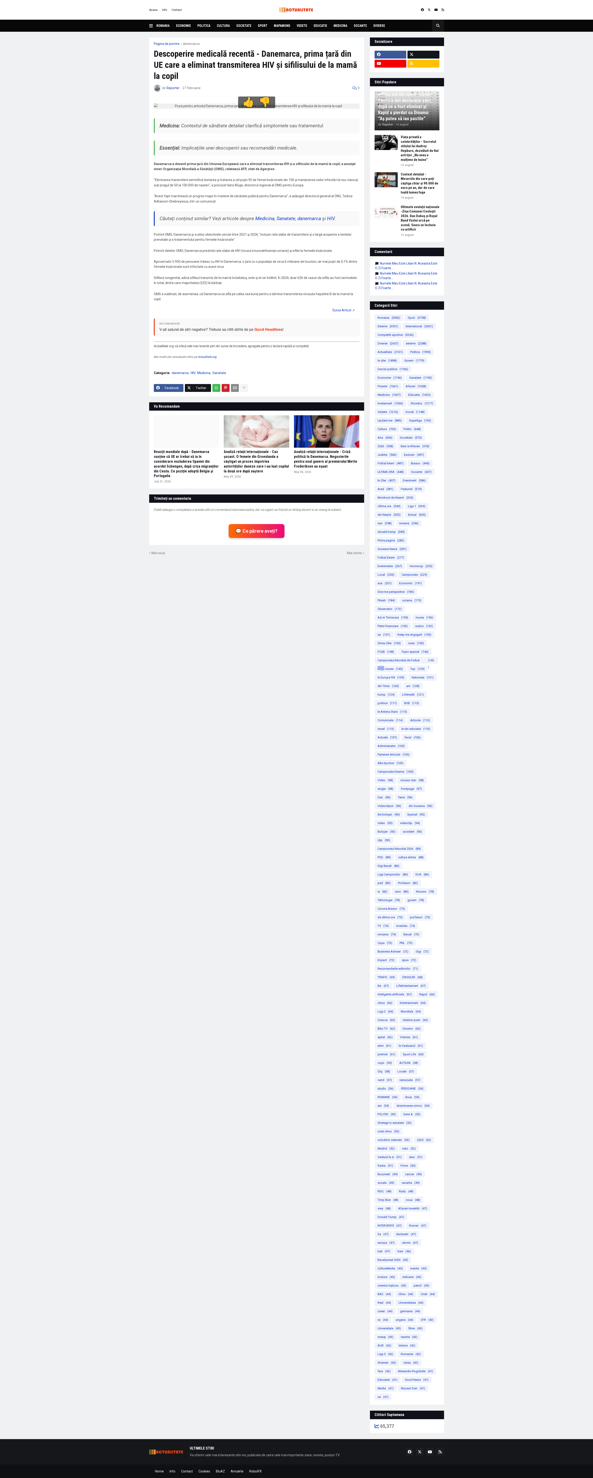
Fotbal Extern (391, 557)
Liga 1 (416, 506)
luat (384, 1251)
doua (412, 1097)
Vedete (302, 26)
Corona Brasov (391, 908)
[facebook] (422, 10)
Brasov (420, 463)
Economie (183, 26)
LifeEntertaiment (411, 985)
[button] (152, 26)
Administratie (391, 746)
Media (386, 1388)
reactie (409, 1337)
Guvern (414, 360)
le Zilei (386, 480)
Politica (203, 26)
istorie (410, 1242)
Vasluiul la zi (390, 1157)
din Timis (388, 686)
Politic (412, 429)
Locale (405, 1071)
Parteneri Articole (394, 754)
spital (385, 1037)
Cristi (428, 1294)
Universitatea (410, 1302)
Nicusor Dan (413, 1388)
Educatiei (387, 1379)
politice (387, 703)
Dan (384, 797)
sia (383, 1105)
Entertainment (413, 1003)
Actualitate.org (207, 357)
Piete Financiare (393, 626)
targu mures (390, 669)
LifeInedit (413, 694)
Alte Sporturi (391, 763)
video (385, 823)
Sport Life (413, 1054)
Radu (406, 1191)
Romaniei (411, 1354)
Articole (420, 720)
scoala (386, 1182)
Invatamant (390, 403)
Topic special (415, 651)
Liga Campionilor (393, 874)
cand (385, 1080)
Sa (383, 1234)
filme (415, 1328)
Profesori (408, 883)
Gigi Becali (388, 866)
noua (413, 1200)
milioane (411, 1277)
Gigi (422, 951)
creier (385, 1311)
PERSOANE (412, 1088)
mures (424, 617)
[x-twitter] (429, 10)
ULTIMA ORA (391, 472)
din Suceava (420, 806)
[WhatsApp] (216, 388)
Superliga (420, 420)
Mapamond (282, 26)
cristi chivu (388, 1131)
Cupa (385, 943)
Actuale (387, 737)
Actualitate (390, 352)
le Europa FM (391, 677)
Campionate (414, 574)
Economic (410, 583)
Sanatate (286, 218)
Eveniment (414, 480)
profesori (420, 917)
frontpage (411, 789)
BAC (384, 1294)
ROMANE (387, 1097)
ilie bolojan (389, 814)
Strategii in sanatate (395, 1123)
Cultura (223, 26)
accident (412, 831)
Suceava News (392, 549)
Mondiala (411, 1011)
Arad (385, 489)
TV (383, 926)
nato (409, 1148)
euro (402, 891)
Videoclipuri (389, 806)
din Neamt (389, 514)
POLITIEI (387, 1114)
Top (417, 669)
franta (385, 1165)
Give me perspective (396, 592)
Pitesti (386, 600)
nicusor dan (412, 780)
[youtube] (436, 10)
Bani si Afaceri (415, 446)
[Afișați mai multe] (244, 388)
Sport (262, 26)
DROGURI (412, 977)
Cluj (384, 1071)
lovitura (386, 1277)
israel (386, 729)
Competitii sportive (396, 335)
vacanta (411, 1182)
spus (409, 960)
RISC (384, 1191)
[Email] (235, 388)
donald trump (391, 532)
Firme (408, 1165)
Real (384, 1302)
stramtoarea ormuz (413, 1105)
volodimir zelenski (394, 1140)
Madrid (386, 1148)
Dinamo (412, 1028)
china (385, 1003)
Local (386, 574)
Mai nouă (158, 553)
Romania (163, 26)
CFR (427, 1320)
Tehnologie (389, 900)
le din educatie (415, 729)
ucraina (411, 600)
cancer (413, 1174)
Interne (407, 1345)
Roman (417, 1225)
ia (383, 891)
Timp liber (388, 1200)
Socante (360, 26)
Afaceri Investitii (412, 1208)
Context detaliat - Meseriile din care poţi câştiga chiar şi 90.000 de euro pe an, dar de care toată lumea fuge (419, 183)
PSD (384, 857)
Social (415, 412)
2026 (385, 446)
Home (159, 1471)
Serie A (411, 1114)
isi (383, 1320)
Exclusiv (414, 454)
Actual (417, 514)
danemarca (191, 43)
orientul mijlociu (392, 1285)
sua (385, 583)
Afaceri (416, 386)
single (385, 789)
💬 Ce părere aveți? (257, 531)
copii (385, 1063)
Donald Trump (391, 1217)
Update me (390, 420)
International (419, 326)
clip (384, 840)
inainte (418, 1268)
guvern (415, 900)
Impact (386, 960)
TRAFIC (386, 977)
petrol (421, 1285)
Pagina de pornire (167, 43)
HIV (330, 218)
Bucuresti (388, 1174)
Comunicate (390, 720)
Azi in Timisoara (393, 617)
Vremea (409, 1037)
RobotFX (255, 1471)
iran (385, 523)
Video (385, 780)
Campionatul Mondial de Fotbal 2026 (406, 661)
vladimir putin (415, 1020)
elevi (384, 1045)
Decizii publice (393, 369)
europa (386, 1242)
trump (386, 694)
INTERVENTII (390, 1225)
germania (410, 1311)
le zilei (387, 360)
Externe (388, 326)
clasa (411, 1362)
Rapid (427, 994)
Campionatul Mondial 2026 (399, 848)
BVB (411, 703)
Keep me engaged (414, 634)
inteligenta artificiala (395, 994)
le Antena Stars (392, 711)
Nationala (423, 677)
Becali (411, 934)
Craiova (386, 1020)
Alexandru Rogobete (415, 1371)
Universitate (389, 1328)
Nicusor (425, 891)
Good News (417, 1379)
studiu (386, 1088)
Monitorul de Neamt (395, 497)
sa (384, 634)
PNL (406, 943)
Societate (243, 26)
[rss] (443, 10)
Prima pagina (391, 540)
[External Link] (341, 310)
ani (413, 686)
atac (416, 1157)
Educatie (320, 26)
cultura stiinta (411, 857)
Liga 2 (385, 1011)
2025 (424, 1140)
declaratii (406, 1234)
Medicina (340, 26)
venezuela (409, 1080)
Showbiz (421, 403)
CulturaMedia (390, 1268)
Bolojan (386, 831)
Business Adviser (393, 951)
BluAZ (220, 1471)
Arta (385, 437)
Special (416, 814)
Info (164, 10)
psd (384, 883)
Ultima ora (389, 506)
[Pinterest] (226, 388)
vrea (384, 1208)
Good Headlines (268, 329)
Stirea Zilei (389, 643)
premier (386, 1054)
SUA (422, 874)
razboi (424, 626)
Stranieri (387, 1362)
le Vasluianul (411, 1045)
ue (383, 1397)
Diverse (379, 26)
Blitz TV (386, 1028)
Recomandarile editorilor (398, 968)
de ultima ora (390, 917)
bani (404, 1251)
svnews (409, 523)
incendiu (405, 926)
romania (387, 934)
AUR (384, 1345)
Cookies (204, 1471)
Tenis (405, 797)
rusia (416, 643)
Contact (177, 10)
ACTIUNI (408, 1063)
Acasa (153, 10)
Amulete (237, 1471)
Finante (388, 386)
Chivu (405, 1294)
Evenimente (390, 566)
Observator (390, 609)
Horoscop (421, 566)
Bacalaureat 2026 (393, 1260)
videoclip (410, 823)
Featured (411, 489)
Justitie (387, 454)
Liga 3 (385, 1354)
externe (416, 343)
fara (384, 1371)
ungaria (404, 1320)
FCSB (386, 651)
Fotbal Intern (391, 463)
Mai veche (354, 553)
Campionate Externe (395, 771)
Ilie (383, 985)
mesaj (385, 1337)
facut (412, 737)
